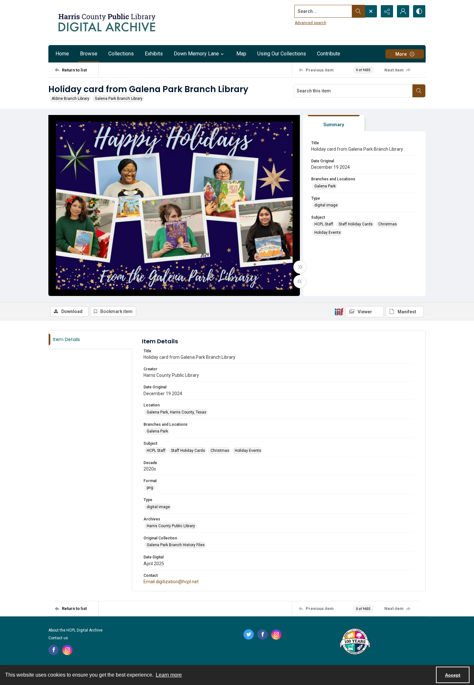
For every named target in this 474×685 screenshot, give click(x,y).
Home (62, 54)
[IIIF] (339, 311)
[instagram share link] (67, 650)
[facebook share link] (53, 650)
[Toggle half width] (299, 281)
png (150, 487)
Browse (88, 54)
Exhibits (154, 54)
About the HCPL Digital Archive (75, 630)
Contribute (328, 54)
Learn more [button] (169, 675)
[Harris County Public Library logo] (354, 642)
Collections (121, 54)
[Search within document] (418, 90)
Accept (452, 675)
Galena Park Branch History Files (176, 545)
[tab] (333, 123)
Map (241, 54)
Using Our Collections (281, 54)
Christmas (387, 224)
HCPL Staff (323, 224)
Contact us (58, 638)
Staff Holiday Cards (356, 224)
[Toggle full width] (299, 267)
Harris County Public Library (171, 526)
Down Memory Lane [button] (196, 54)
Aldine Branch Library (70, 98)
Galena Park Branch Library (119, 98)
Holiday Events (327, 232)
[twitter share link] (248, 634)
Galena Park (325, 186)
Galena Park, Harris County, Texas (176, 412)
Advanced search (310, 23)
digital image (326, 205)
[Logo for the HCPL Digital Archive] (106, 22)
